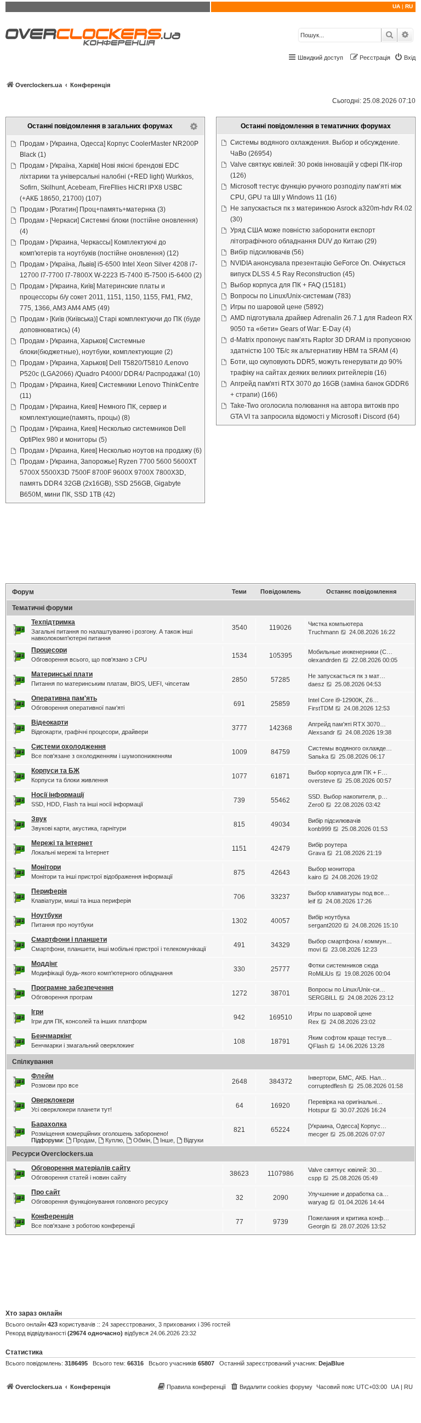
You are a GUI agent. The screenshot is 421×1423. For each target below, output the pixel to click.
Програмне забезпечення (72, 988)
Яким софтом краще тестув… (350, 1037)
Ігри (37, 1012)
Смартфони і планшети (69, 939)
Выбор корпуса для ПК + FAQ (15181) (288, 285)
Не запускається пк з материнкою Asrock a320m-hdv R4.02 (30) (321, 213)
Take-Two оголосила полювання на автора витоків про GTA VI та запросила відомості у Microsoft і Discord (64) (315, 411)
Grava (316, 853)
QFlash (318, 1046)
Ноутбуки (46, 915)
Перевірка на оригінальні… (345, 1101)
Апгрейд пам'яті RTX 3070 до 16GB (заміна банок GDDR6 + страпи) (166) (319, 389)
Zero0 (316, 804)
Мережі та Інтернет (62, 843)
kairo (314, 877)
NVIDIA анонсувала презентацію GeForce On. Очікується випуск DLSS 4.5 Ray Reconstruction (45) (318, 268)
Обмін (141, 1140)
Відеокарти (49, 722)
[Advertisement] (210, 544)
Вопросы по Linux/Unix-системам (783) (290, 296)
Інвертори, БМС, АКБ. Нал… (347, 1077)
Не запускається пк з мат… (346, 676)
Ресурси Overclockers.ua (52, 1154)
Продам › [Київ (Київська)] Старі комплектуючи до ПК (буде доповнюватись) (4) (110, 324)
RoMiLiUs (321, 973)
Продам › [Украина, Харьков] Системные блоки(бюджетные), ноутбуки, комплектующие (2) (96, 346)
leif (311, 901)
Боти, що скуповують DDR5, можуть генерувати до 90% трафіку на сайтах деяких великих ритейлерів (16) (316, 367)
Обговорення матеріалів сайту (80, 1168)
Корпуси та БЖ (55, 771)
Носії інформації (57, 795)
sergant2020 (325, 925)
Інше (166, 1140)
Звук (39, 819)
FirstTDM (320, 708)
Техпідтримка (53, 622)
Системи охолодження (68, 746)
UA (396, 6)
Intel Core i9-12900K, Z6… (343, 700)
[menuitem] (405, 57)
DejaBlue (331, 1363)
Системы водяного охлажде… (350, 748)
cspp (314, 1178)
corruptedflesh (327, 1086)
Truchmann (323, 632)
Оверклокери (52, 1100)
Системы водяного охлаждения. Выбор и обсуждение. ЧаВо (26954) (315, 148)
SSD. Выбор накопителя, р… (348, 796)
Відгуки (193, 1140)
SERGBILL (322, 997)
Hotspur (318, 1110)
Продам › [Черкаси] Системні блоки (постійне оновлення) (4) (109, 226)
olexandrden (324, 660)
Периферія (49, 891)
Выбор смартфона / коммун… (350, 941)
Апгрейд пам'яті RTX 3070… (347, 724)
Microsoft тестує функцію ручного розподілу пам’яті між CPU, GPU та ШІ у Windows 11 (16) (315, 192)
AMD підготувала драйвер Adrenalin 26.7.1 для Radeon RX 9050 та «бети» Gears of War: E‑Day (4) (321, 323)
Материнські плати (62, 674)
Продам (84, 1140)
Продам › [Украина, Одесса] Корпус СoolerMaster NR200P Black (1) (109, 149)
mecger (318, 1134)
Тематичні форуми (42, 608)
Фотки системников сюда (343, 965)
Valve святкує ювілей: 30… (345, 1169)
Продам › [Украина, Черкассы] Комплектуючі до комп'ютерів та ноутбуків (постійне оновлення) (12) (99, 247)
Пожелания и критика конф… (348, 1218)
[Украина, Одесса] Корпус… (347, 1126)
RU (409, 6)
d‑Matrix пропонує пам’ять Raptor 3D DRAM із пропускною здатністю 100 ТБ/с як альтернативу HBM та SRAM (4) (320, 345)
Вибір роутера (327, 844)
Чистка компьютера (335, 624)
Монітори (46, 867)
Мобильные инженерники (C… (350, 651)
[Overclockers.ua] (92, 37)
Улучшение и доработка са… (348, 1194)
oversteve (321, 780)
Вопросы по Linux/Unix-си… (346, 989)
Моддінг (44, 963)
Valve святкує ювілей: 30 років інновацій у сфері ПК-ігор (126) (316, 170)
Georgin (318, 1226)
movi (314, 949)
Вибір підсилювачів (334, 820)
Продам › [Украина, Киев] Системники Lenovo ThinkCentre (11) (109, 390)
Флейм (42, 1076)
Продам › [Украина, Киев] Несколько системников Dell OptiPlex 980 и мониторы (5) (103, 434)
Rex (313, 1021)
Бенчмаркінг (51, 1036)
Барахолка (49, 1124)
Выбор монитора (331, 869)
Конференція (52, 1216)
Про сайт (45, 1192)
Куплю (114, 1140)
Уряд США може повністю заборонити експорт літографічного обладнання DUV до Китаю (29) (303, 235)
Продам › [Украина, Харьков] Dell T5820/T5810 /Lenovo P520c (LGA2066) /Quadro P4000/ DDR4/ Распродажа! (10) (110, 368)
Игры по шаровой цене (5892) (276, 307)
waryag (318, 1202)
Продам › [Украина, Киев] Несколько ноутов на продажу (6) (111, 450)
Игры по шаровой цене (340, 1013)
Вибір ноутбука (329, 917)
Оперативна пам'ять (64, 698)
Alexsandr (321, 732)
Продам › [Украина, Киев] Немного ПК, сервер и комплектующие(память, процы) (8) (93, 412)
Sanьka (318, 756)
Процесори (49, 650)
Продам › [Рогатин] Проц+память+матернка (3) (93, 209)
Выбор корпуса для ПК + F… (348, 772)
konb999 (319, 829)
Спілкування (32, 1062)
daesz (316, 684)
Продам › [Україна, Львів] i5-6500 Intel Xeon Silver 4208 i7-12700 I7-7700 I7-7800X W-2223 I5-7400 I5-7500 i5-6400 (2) (111, 269)
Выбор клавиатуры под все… (349, 893)
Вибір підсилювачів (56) (267, 252)
